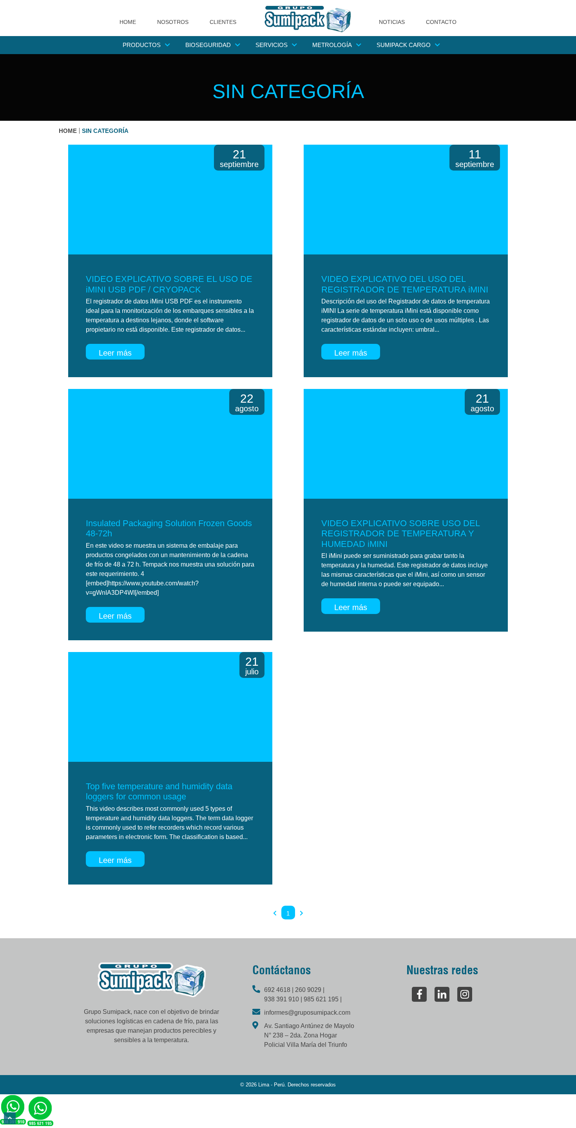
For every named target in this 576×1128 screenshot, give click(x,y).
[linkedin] (442, 994)
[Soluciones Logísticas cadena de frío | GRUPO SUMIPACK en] (307, 19)
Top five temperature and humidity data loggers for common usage (159, 791)
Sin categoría (105, 131)
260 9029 (309, 989)
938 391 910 (282, 999)
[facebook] (419, 994)
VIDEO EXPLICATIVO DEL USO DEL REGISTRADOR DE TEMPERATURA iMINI (404, 284)
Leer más (115, 353)
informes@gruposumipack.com (307, 1012)
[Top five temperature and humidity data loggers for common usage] (170, 707)
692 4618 (278, 989)
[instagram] (464, 994)
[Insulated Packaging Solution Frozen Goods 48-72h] (170, 444)
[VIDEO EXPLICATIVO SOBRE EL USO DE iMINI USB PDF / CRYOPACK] (170, 199)
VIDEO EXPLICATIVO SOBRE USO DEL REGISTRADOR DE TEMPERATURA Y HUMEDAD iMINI (400, 533)
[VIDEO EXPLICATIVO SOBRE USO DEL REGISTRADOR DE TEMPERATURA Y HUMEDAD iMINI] (406, 444)
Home (68, 131)
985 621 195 (322, 999)
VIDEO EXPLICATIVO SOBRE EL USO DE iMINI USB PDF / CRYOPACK (169, 284)
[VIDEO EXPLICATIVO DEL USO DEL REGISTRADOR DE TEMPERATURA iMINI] (406, 199)
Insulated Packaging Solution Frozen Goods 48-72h (169, 528)
